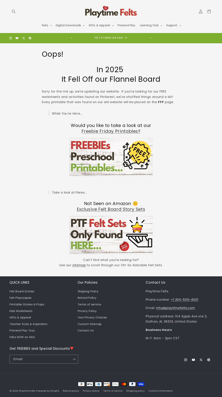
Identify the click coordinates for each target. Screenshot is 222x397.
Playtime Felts (27, 390)
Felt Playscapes (21, 298)
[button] (14, 11)
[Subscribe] (74, 359)
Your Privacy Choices (92, 317)
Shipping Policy (88, 291)
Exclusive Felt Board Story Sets (111, 209)
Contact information (160, 390)
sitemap (79, 265)
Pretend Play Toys (22, 330)
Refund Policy (87, 298)
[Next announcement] (151, 38)
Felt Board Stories (22, 291)
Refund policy (71, 390)
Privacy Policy (87, 311)
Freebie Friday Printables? (111, 131)
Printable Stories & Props (27, 304)
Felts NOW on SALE (22, 337)
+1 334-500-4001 (184, 300)
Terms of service (89, 304)
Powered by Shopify (47, 390)
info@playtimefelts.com (175, 308)
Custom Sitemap (90, 324)
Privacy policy (91, 390)
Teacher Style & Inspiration (29, 324)
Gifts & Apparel (20, 317)
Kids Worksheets (21, 311)
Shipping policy (135, 390)
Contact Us (86, 330)
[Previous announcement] (71, 38)
